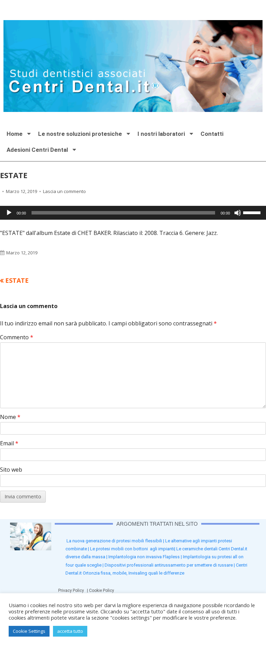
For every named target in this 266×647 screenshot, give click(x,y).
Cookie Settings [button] (29, 631)
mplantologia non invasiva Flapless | (146, 556)
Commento (16, 337)
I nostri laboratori (161, 133)
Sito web (11, 469)
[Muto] (237, 212)
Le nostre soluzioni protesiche (80, 133)
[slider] (253, 212)
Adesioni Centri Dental (37, 149)
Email (9, 443)
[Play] (9, 212)
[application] (133, 213)
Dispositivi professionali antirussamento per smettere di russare (169, 565)
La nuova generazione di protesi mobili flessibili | (115, 540)
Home (15, 133)
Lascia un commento (64, 191)
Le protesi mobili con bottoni (120, 548)
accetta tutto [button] (70, 631)
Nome (10, 417)
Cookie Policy (102, 590)
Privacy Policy (72, 590)
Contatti (212, 133)
